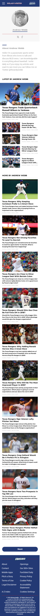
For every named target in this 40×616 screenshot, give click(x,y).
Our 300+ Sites (26, 568)
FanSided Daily (26, 572)
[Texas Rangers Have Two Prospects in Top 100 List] (20, 486)
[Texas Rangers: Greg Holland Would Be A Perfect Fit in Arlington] (20, 450)
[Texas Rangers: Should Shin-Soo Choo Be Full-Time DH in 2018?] (20, 305)
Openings (24, 564)
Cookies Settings (27, 592)
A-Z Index (6, 592)
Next (20, 549)
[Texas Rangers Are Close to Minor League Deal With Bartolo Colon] (20, 269)
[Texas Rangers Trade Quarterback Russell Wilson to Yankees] (20, 101)
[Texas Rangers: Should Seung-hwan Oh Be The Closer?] (20, 127)
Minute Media (15, 597)
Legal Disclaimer (9, 584)
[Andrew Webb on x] (18, 37)
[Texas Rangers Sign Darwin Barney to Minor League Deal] (20, 151)
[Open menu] (3, 3)
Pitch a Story (7, 576)
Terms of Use (8, 580)
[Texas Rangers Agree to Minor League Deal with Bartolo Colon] (20, 163)
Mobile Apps (7, 572)
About (4, 564)
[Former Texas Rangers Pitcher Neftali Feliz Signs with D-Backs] (20, 522)
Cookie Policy (26, 580)
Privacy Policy (26, 576)
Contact (5, 568)
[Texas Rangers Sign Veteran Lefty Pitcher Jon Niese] (20, 414)
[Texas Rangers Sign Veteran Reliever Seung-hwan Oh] (20, 139)
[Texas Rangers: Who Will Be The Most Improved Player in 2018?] (20, 377)
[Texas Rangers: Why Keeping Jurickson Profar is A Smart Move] (20, 196)
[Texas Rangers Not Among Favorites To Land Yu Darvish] (20, 232)
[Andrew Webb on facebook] (22, 37)
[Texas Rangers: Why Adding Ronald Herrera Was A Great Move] (20, 341)
